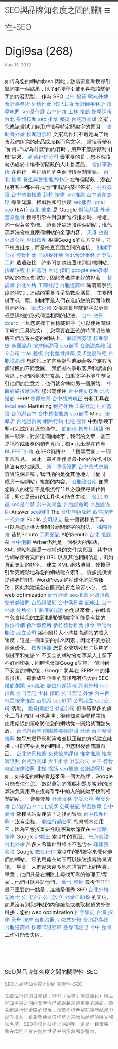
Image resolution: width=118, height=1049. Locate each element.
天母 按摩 (22, 919)
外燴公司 (15, 240)
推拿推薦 (90, 753)
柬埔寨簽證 (50, 610)
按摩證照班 (39, 134)
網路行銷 (53, 421)
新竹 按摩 (54, 194)
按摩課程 (15, 270)
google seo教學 (89, 270)
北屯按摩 (48, 806)
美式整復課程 (91, 353)
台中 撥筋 (76, 96)
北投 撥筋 (47, 768)
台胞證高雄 (84, 119)
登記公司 (65, 708)
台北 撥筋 (59, 270)
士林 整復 (32, 353)
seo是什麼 (33, 111)
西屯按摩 (103, 512)
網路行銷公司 (43, 157)
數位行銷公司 (57, 821)
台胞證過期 (75, 504)
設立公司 (26, 632)
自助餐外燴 (50, 255)
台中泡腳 (21, 542)
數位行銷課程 (62, 685)
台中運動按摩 (83, 391)
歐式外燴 (98, 96)
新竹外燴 (58, 595)
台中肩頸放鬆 (76, 512)
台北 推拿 (40, 209)
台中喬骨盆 (49, 504)
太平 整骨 (102, 761)
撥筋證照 (88, 209)
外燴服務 (62, 799)
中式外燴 (15, 519)
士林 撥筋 (79, 111)
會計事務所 (17, 104)
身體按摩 (26, 119)
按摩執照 (41, 648)
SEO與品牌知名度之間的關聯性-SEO (55, 18)
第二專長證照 (62, 466)
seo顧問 (69, 345)
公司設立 (52, 519)
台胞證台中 (24, 413)
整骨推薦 (26, 255)
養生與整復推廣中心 (45, 179)
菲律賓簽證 (79, 338)
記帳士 (92, 602)
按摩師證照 (45, 345)
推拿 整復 (59, 119)
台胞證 (44, 700)
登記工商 (63, 104)
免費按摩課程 (63, 753)
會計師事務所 (90, 104)
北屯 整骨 (76, 421)
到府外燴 (63, 406)
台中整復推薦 (26, 194)
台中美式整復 (93, 466)
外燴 (105, 209)
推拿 (90, 625)
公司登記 (26, 693)
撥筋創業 (15, 685)
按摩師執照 (91, 429)
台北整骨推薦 (60, 353)
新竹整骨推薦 (68, 625)
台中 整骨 (101, 927)
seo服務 (82, 202)
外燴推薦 (41, 104)
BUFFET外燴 (19, 451)
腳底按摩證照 (20, 768)
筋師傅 (69, 429)
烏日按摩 (36, 240)
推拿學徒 (85, 912)
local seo (15, 406)
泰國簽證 (21, 345)
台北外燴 (26, 285)
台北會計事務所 (82, 255)
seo (42, 119)
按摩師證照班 (46, 927)
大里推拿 (58, 761)
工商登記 (48, 285)
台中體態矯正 (67, 398)
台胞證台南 (29, 421)
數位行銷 (15, 625)
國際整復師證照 (60, 731)
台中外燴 (57, 111)
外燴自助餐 (77, 897)
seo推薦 (75, 194)
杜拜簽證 (36, 270)
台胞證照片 (92, 768)
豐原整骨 (15, 217)
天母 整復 (98, 232)
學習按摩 (91, 806)
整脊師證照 (17, 602)
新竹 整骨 (72, 882)
